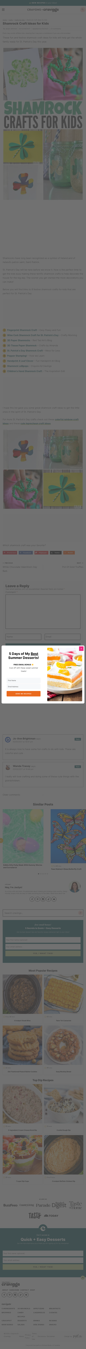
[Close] (81, 648)
